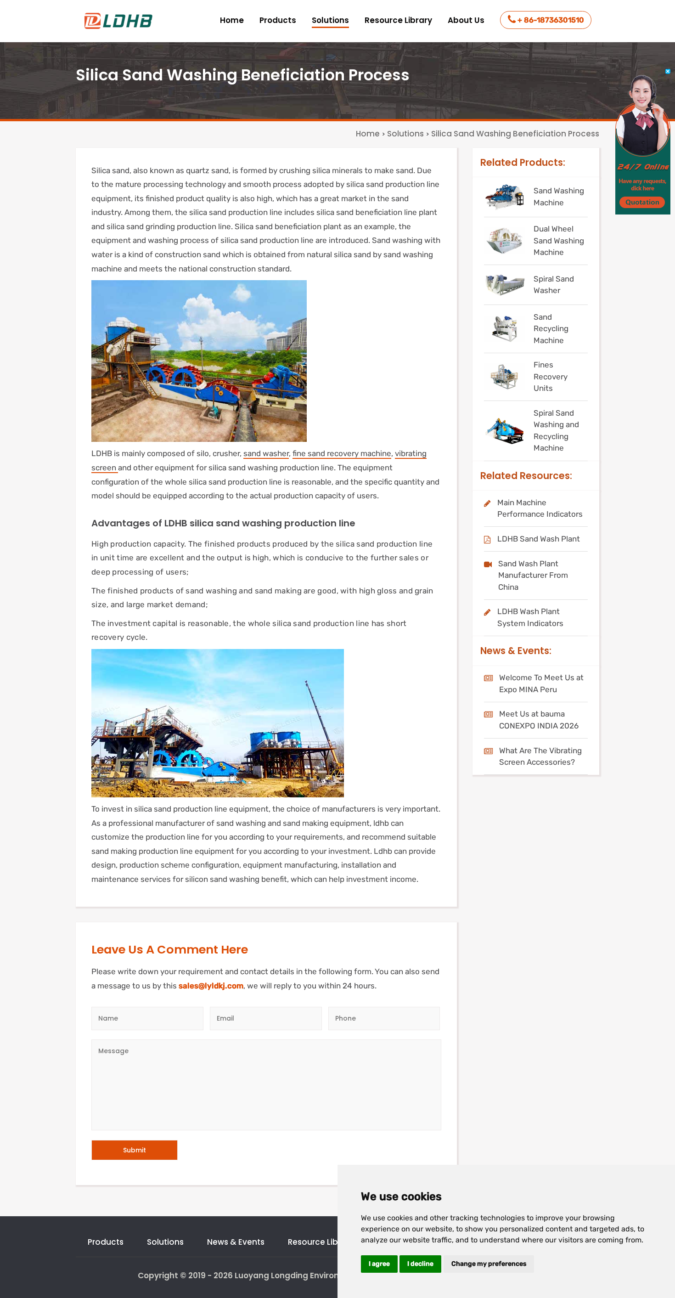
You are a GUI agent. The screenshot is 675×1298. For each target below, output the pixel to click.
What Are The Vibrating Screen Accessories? (540, 756)
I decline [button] (420, 1264)
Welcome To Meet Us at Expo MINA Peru (541, 683)
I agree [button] (379, 1264)
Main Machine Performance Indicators (540, 508)
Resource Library (398, 20)
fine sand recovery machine (341, 453)
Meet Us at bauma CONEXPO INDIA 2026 (539, 719)
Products (277, 20)
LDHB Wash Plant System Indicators (530, 617)
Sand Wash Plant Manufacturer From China (533, 575)
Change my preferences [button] (488, 1264)
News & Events (235, 1241)
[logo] (119, 21)
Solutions (330, 20)
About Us (466, 20)
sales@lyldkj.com (211, 985)
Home (232, 20)
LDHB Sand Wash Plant (538, 538)
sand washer (266, 453)
